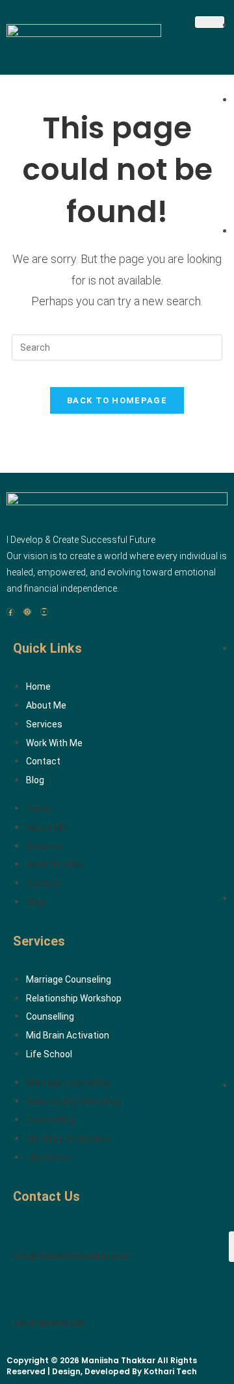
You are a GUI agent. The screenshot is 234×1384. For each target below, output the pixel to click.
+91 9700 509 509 (48, 1323)
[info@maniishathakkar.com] (22, 1225)
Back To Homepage (117, 400)
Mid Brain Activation (67, 1035)
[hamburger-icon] (209, 22)
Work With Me (54, 743)
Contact (43, 761)
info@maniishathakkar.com (71, 1255)
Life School (49, 1054)
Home (38, 686)
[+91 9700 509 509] (22, 1293)
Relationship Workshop (74, 998)
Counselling (50, 1016)
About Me (46, 705)
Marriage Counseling (68, 979)
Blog (35, 780)
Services (44, 724)
